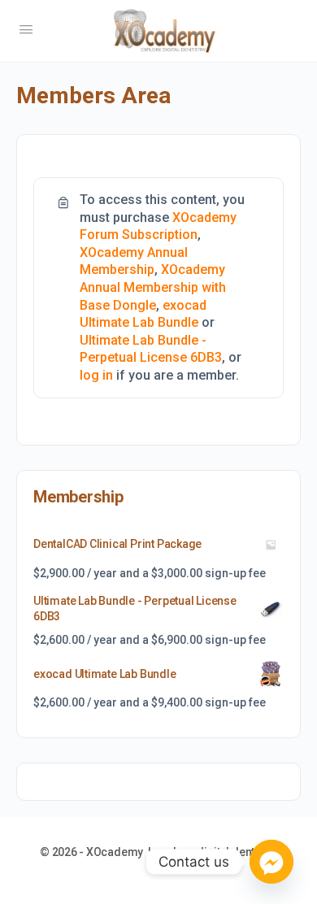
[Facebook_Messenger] (271, 862)
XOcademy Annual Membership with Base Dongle (153, 287)
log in (96, 375)
